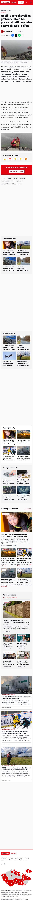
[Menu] (30, 2)
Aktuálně (3, 10)
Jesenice (22, 178)
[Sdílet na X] (16, 35)
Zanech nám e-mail (16, 171)
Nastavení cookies (6, 860)
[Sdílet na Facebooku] (12, 35)
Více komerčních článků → (10, 597)
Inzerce (25, 860)
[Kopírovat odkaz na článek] (22, 35)
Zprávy (9, 10)
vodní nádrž (5, 184)
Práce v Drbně (17, 860)
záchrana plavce (16, 184)
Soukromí (4, 858)
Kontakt (26, 858)
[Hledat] (22, 2)
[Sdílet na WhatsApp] (19, 35)
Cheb (15, 178)
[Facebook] (2, 864)
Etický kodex (18, 858)
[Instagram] (4, 864)
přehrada (19, 181)
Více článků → (28, 509)
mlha (13, 181)
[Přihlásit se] (26, 2)
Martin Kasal (5, 181)
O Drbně (10, 858)
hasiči (9, 178)
